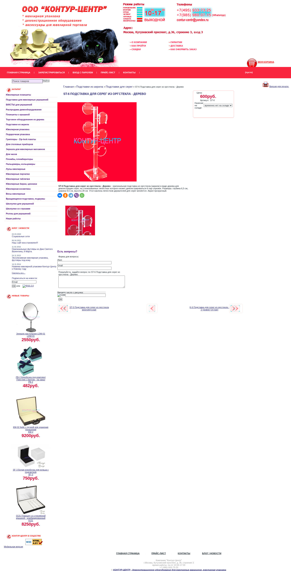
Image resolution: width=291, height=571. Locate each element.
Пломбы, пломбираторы (19, 159)
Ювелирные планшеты (18, 95)
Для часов (11, 154)
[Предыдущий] (63, 308)
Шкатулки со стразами (18, 208)
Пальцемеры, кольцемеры (20, 164)
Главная (68, 86)
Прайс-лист (108, 72)
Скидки (136, 49)
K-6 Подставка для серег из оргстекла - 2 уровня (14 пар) (209, 308)
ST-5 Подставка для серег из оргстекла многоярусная (89, 308)
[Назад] (152, 308)
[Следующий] (235, 308)
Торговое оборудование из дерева (25, 119)
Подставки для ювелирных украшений (27, 99)
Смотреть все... (18, 273)
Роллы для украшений (18, 213)
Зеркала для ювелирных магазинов (25, 149)
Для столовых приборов (19, 144)
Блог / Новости (211, 553)
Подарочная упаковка (18, 134)
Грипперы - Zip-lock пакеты (21, 139)
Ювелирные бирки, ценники (21, 184)
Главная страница (18, 72)
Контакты (129, 72)
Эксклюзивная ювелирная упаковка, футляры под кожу (30, 259)
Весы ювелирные (15, 194)
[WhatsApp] (82, 195)
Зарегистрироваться (51, 72)
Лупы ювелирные (15, 169)
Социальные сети (21, 236)
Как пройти (139, 46)
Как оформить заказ (184, 49)
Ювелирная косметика (18, 189)
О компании (139, 42)
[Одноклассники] (65, 195)
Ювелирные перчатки (18, 174)
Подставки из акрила (17, 124)
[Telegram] (70, 195)
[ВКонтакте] (59, 195)
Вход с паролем (83, 72)
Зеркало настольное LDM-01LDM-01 (30, 334)
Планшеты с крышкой (18, 114)
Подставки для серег (119, 86)
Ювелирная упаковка (17, 129)
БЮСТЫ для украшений (19, 104)
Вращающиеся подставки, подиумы (25, 199)
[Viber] (76, 195)
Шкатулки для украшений (20, 203)
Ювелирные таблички (18, 179)
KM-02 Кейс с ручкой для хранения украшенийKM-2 (30, 429)
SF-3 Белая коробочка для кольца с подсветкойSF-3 (31, 472)
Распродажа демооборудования (23, 109)
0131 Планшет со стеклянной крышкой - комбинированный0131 (31, 518)
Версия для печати (279, 86)
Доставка (177, 46)
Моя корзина (266, 62)
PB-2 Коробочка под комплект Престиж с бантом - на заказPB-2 (31, 379)
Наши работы (13, 218)
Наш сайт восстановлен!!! (25, 243)
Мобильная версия (13, 546)
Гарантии (176, 42)
